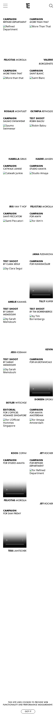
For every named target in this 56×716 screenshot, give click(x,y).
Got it (28, 711)
